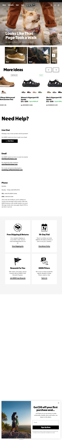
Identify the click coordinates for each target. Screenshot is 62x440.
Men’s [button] (4, 5)
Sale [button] (22, 5)
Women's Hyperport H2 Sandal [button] (30, 98)
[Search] (51, 5)
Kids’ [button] (17, 5)
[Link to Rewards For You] (17, 269)
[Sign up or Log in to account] (55, 5)
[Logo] (31, 5)
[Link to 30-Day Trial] (44, 236)
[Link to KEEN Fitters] (44, 269)
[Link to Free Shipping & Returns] (17, 236)
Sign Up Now (46, 427)
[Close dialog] (58, 403)
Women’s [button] (11, 5)
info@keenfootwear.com (9, 159)
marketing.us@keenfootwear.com (12, 170)
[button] (58, 5)
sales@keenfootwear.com (10, 164)
